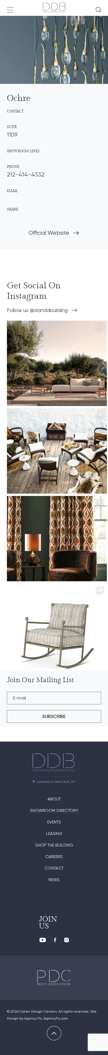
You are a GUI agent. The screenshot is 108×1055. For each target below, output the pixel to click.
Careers (54, 856)
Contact (54, 868)
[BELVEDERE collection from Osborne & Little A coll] (57, 546)
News (54, 879)
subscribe (54, 716)
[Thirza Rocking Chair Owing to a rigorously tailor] (57, 634)
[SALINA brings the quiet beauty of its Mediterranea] (57, 371)
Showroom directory (54, 810)
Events (54, 822)
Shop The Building (54, 845)
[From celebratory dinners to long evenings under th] (57, 458)
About (54, 799)
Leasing (54, 833)
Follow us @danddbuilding (37, 310)
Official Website (49, 233)
